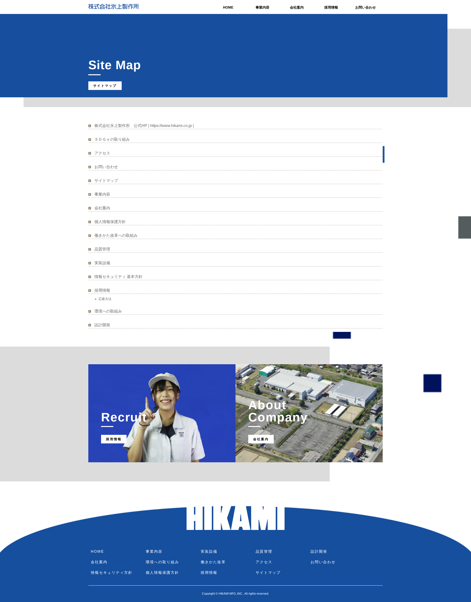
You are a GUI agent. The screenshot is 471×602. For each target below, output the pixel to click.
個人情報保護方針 (110, 222)
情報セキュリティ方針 (111, 572)
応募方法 (105, 299)
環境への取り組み (162, 562)
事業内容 (262, 7)
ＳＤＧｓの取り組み (112, 139)
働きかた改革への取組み (116, 235)
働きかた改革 (213, 562)
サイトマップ (106, 180)
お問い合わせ (365, 7)
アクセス (102, 153)
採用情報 (331, 7)
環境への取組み (108, 311)
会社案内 (297, 7)
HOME (228, 7)
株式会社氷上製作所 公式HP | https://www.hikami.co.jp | (144, 126)
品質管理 (102, 249)
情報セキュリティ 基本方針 (118, 277)
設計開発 (102, 325)
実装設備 (102, 263)
